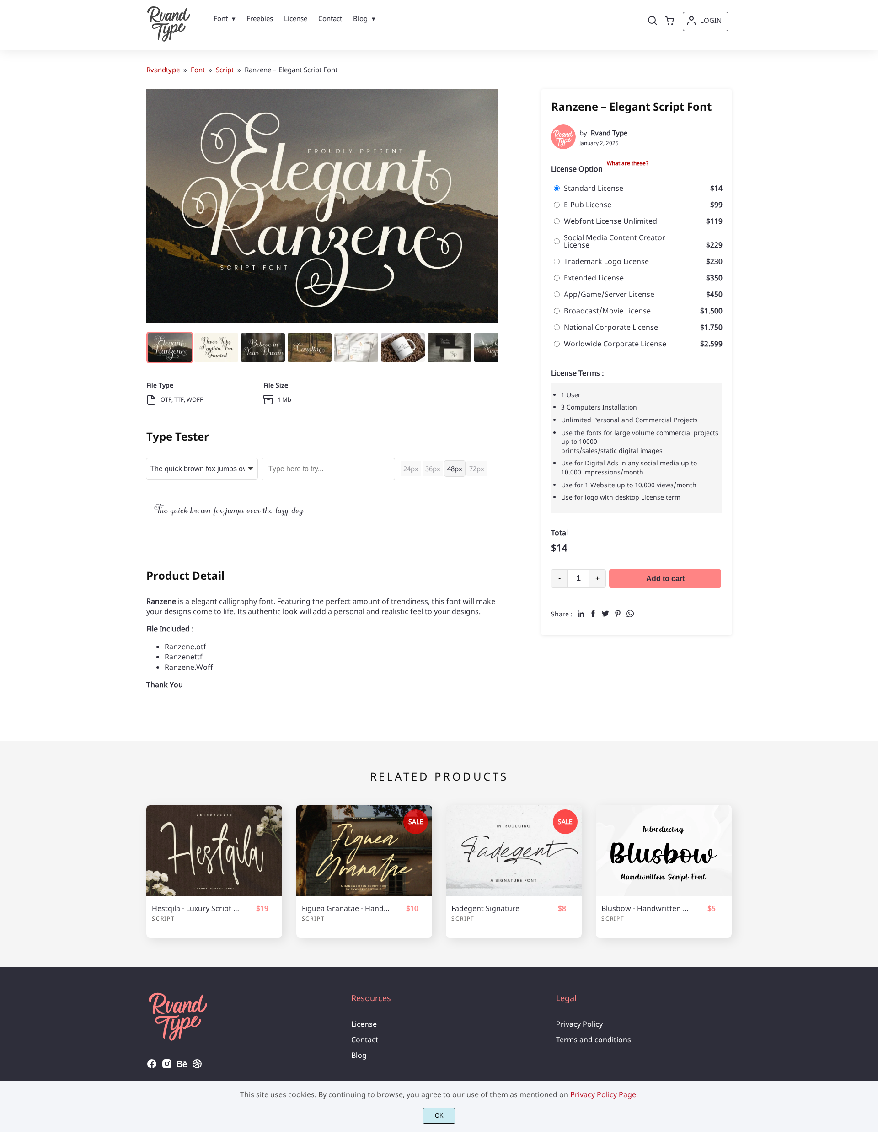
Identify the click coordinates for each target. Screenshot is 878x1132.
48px (454, 468)
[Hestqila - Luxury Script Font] (214, 850)
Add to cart (665, 578)
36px (432, 468)
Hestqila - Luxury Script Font (196, 908)
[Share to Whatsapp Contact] (630, 613)
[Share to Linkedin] (581, 613)
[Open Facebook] (151, 1067)
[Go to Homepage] (169, 39)
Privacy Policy (579, 1024)
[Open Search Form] (652, 21)
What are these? (627, 163)
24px (410, 468)
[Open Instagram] (166, 1067)
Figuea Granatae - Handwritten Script (346, 908)
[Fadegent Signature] (514, 850)
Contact (364, 1040)
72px (476, 468)
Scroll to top (870, 940)
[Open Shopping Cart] (669, 21)
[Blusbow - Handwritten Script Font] (664, 850)
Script (163, 918)
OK (439, 1115)
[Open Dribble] (197, 1067)
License (364, 1024)
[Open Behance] (182, 1067)
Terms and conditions (593, 1040)
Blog (359, 1055)
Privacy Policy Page (603, 1094)
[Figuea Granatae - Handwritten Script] (364, 850)
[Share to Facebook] (593, 613)
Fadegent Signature (485, 908)
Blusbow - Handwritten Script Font (645, 908)
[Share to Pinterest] (618, 613)
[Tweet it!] (605, 613)
